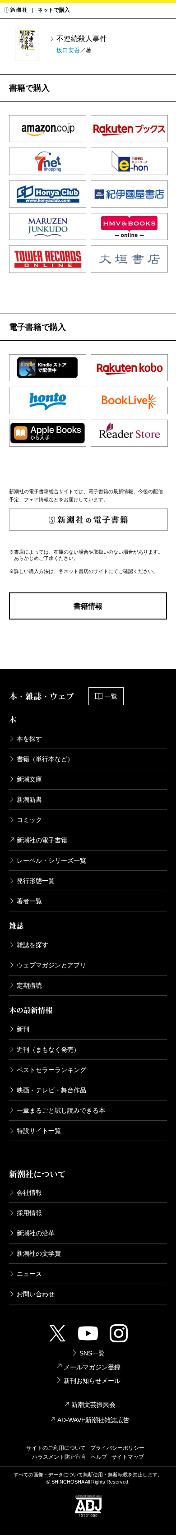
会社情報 (29, 1192)
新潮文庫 (29, 779)
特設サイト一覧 (39, 1130)
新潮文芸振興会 (93, 1404)
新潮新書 (29, 799)
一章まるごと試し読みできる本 (61, 1110)
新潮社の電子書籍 (42, 840)
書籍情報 (88, 606)
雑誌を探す (32, 944)
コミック (29, 819)
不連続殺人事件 (81, 38)
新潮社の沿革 (36, 1233)
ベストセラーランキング (51, 1069)
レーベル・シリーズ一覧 (51, 860)
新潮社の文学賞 (39, 1253)
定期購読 (29, 985)
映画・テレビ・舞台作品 (51, 1090)
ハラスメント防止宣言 (59, 1457)
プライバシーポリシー (117, 1448)
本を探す (29, 738)
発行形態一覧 (36, 880)
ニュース (29, 1273)
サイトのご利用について (56, 1448)
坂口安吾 (68, 50)
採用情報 (29, 1212)
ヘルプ (99, 1457)
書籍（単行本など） (45, 759)
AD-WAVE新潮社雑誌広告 (93, 1420)
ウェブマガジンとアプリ (51, 965)
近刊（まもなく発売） (48, 1049)
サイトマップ (127, 1457)
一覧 (111, 696)
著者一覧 (29, 901)
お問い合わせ (36, 1294)
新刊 (23, 1029)
